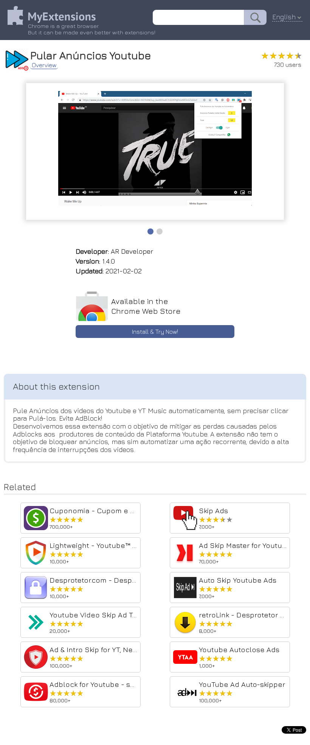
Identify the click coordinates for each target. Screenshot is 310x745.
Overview (44, 65)
